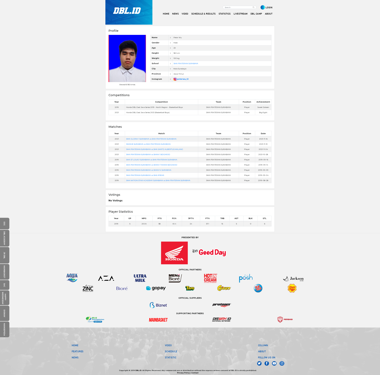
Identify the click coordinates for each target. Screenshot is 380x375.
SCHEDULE (171, 351)
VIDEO (185, 13)
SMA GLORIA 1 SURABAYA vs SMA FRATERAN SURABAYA (151, 139)
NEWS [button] (175, 13)
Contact (194, 373)
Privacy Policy (183, 373)
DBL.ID (138, 370)
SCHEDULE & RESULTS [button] (203, 13)
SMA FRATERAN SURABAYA (186, 63)
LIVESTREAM (241, 13)
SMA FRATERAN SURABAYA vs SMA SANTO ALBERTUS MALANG (154, 149)
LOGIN (269, 7)
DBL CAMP (256, 13)
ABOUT (262, 351)
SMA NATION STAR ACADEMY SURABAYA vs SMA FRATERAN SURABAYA (158, 180)
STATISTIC (170, 357)
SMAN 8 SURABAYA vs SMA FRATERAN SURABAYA (148, 144)
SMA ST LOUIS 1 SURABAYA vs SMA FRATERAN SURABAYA (151, 159)
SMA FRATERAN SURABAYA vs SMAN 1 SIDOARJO (148, 154)
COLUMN (263, 345)
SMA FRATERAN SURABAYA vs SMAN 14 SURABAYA (148, 170)
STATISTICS (225, 13)
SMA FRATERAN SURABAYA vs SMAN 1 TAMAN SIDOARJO (151, 165)
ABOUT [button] (269, 13)
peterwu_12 (182, 79)
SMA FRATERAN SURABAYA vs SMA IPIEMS (145, 175)
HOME (166, 13)
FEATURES (78, 351)
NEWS (75, 357)
